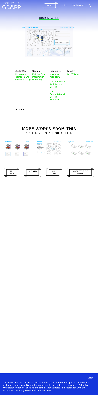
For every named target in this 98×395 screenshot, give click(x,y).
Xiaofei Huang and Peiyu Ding (23, 78)
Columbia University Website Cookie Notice (26, 390)
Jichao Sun (21, 74)
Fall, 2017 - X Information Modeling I (39, 77)
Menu (65, 5)
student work (49, 18)
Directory (78, 5)
